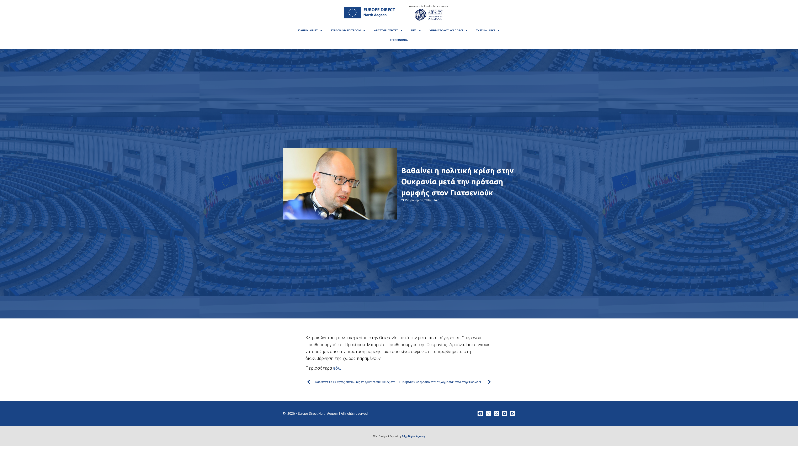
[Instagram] (488, 413)
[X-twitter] (496, 413)
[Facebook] (480, 413)
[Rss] (512, 413)
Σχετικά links (485, 30)
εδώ (337, 368)
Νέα (413, 30)
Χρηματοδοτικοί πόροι (446, 30)
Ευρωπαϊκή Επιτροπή (346, 30)
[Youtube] (504, 413)
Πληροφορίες (308, 30)
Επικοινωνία (399, 40)
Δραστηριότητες (386, 30)
